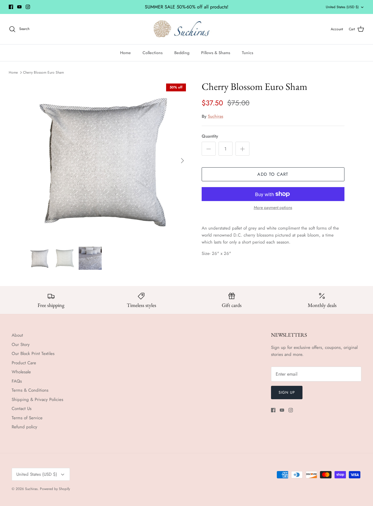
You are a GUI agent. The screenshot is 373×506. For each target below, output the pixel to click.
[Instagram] (28, 7)
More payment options (273, 207)
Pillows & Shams (215, 53)
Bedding (181, 53)
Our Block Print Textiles (33, 353)
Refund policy (24, 427)
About (17, 335)
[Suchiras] (186, 29)
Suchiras (215, 116)
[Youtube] (19, 7)
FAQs (17, 381)
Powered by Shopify (55, 488)
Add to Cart (272, 174)
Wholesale (21, 372)
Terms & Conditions (30, 390)
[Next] (182, 160)
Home (125, 53)
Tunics (247, 53)
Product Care (24, 363)
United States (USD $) (342, 7)
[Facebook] (11, 7)
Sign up (287, 392)
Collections (152, 53)
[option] (109, 160)
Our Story (21, 344)
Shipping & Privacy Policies (37, 399)
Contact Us (21, 408)
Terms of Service (27, 418)
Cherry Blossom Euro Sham (43, 72)
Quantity (210, 136)
